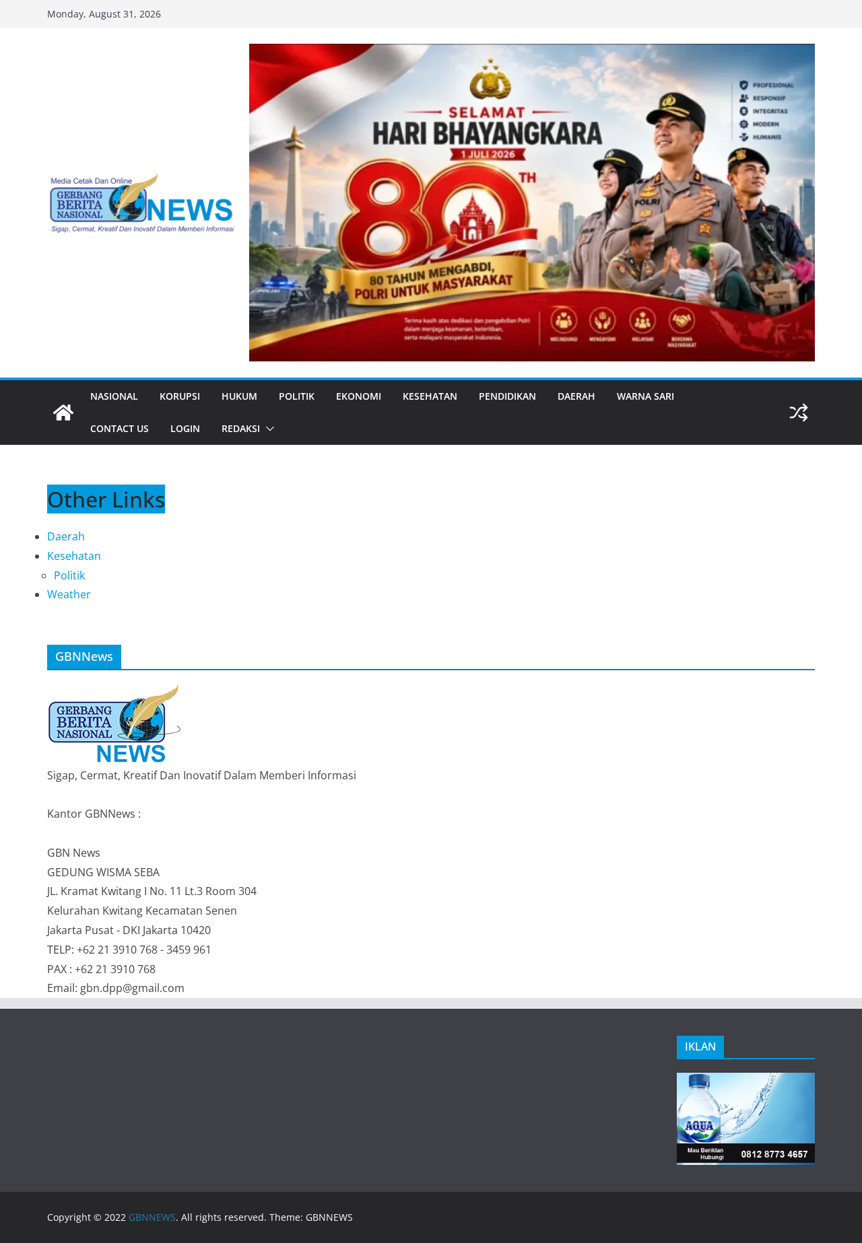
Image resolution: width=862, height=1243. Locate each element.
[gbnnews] (63, 412)
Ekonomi (358, 396)
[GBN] (114, 690)
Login (185, 428)
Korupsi (180, 396)
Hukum (239, 396)
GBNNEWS (152, 1217)
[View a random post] (799, 412)
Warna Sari (645, 396)
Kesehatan (430, 396)
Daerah (576, 396)
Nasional (114, 396)
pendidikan (507, 396)
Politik (296, 396)
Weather (69, 594)
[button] (267, 428)
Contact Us (119, 428)
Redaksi (241, 428)
